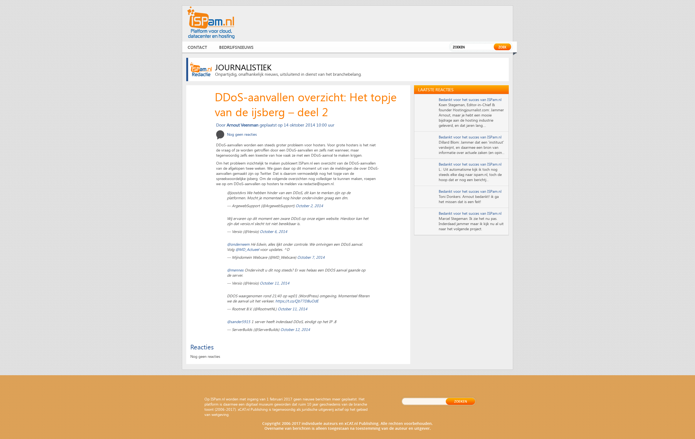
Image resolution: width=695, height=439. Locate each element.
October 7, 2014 (311, 257)
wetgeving (220, 414)
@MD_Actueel (247, 249)
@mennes (235, 270)
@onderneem (238, 244)
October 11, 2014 (274, 283)
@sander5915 (238, 321)
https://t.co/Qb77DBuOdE (296, 301)
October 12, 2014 (295, 329)
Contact (197, 47)
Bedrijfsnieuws (236, 47)
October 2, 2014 (309, 205)
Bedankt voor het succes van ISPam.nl (470, 99)
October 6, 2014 (273, 231)
